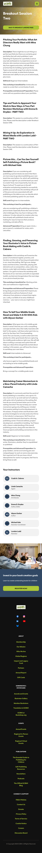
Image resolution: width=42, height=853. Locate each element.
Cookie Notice (21, 823)
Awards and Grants (21, 694)
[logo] (7, 4)
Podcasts (21, 778)
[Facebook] (18, 616)
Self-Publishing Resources (21, 768)
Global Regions (21, 656)
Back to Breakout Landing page (21, 27)
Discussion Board (21, 833)
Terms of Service (21, 819)
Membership (21, 642)
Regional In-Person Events (21, 735)
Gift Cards (21, 677)
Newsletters (21, 774)
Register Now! (21, 588)
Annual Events (21, 729)
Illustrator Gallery (21, 698)
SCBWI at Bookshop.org (21, 714)
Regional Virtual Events (21, 742)
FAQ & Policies (21, 800)
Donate (21, 809)
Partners (21, 668)
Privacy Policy (21, 814)
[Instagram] (24, 616)
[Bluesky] (18, 626)
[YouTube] (24, 621)
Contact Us (21, 804)
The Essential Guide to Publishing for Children (21, 759)
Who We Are (21, 651)
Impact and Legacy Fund (21, 662)
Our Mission (21, 647)
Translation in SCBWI (21, 708)
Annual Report (21, 673)
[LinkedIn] (18, 621)
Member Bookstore (21, 703)
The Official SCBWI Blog (21, 784)
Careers (21, 828)
